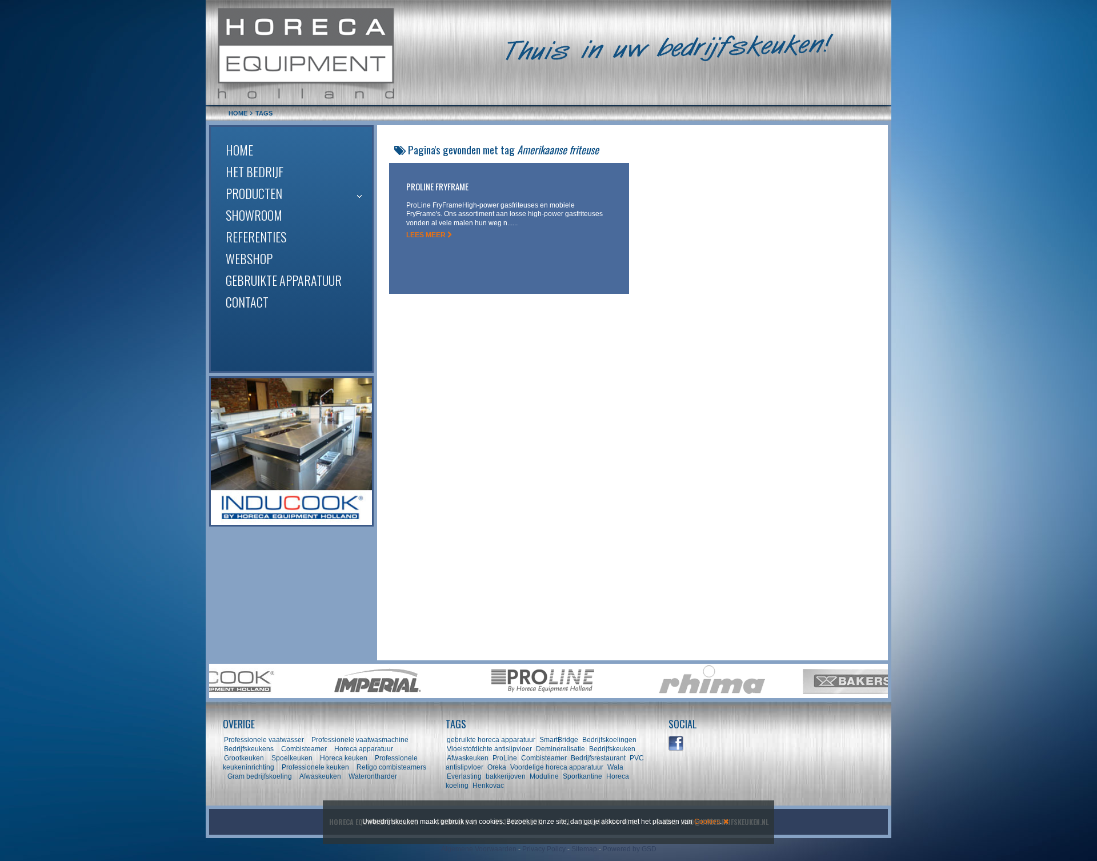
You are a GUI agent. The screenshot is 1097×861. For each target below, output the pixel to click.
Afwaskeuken (320, 776)
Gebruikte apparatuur (284, 280)
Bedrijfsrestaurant (598, 758)
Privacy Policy (544, 849)
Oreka (496, 767)
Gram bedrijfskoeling (259, 776)
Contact (247, 302)
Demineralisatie (560, 749)
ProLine (505, 758)
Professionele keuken (315, 767)
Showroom (254, 215)
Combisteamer (304, 749)
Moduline (544, 776)
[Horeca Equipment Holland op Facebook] (676, 744)
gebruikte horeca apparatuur (491, 740)
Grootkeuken (244, 758)
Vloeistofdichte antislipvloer (489, 749)
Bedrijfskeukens (249, 749)
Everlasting (464, 776)
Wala (615, 767)
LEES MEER (426, 235)
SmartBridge (558, 740)
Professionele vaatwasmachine (360, 740)
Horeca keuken (343, 758)
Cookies (707, 822)
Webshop (249, 258)
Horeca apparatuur (363, 749)
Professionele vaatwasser (264, 740)
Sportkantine (582, 776)
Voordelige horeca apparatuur (556, 767)
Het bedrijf (254, 172)
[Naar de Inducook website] (291, 451)
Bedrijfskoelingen (609, 740)
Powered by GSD (629, 849)
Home (239, 150)
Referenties (256, 237)
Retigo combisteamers (391, 767)
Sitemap (584, 849)
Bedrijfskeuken (612, 749)
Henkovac (488, 786)
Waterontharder (373, 776)
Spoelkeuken (292, 758)
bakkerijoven (506, 776)
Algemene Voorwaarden (479, 849)
